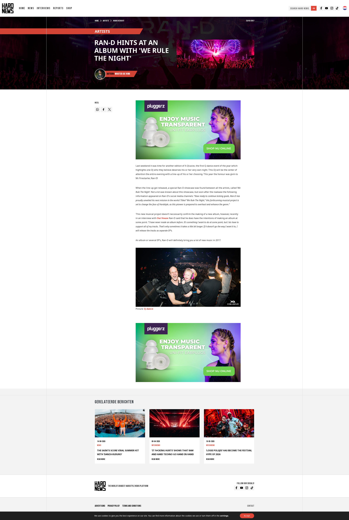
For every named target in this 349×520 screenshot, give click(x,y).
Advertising (100, 505)
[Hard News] (7, 8)
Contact (250, 505)
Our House (162, 218)
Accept (247, 515)
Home (22, 8)
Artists (106, 20)
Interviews (43, 8)
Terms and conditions (131, 505)
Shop (69, 8)
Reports (58, 8)
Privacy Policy (114, 505)
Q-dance (148, 308)
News (31, 8)
